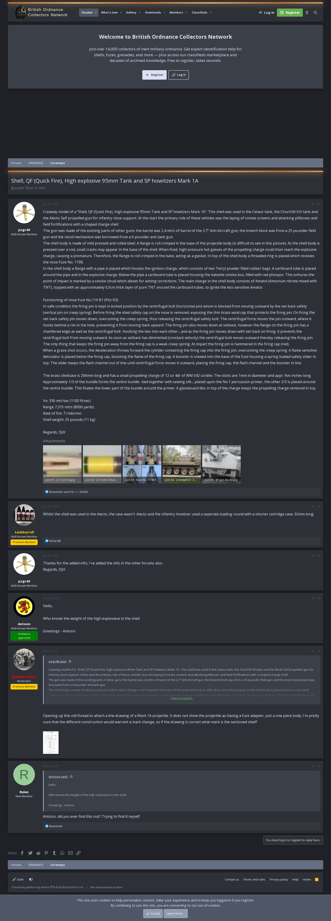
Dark (20, 879)
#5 (318, 651)
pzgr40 (19, 188)
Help (295, 879)
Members (176, 12)
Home (307, 879)
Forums (87, 12)
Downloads (153, 12)
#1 (318, 204)
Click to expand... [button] (182, 698)
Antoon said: (58, 777)
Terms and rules (254, 879)
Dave (119, 887)
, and (68, 492)
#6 (318, 766)
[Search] (315, 13)
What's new (109, 12)
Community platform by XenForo (47, 887)
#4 (318, 598)
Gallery (131, 12)
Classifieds (199, 12)
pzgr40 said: (58, 661)
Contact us (232, 879)
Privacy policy (279, 879)
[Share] (312, 204)
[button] (95, 13)
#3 (318, 555)
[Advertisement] (165, 124)
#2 (318, 506)
